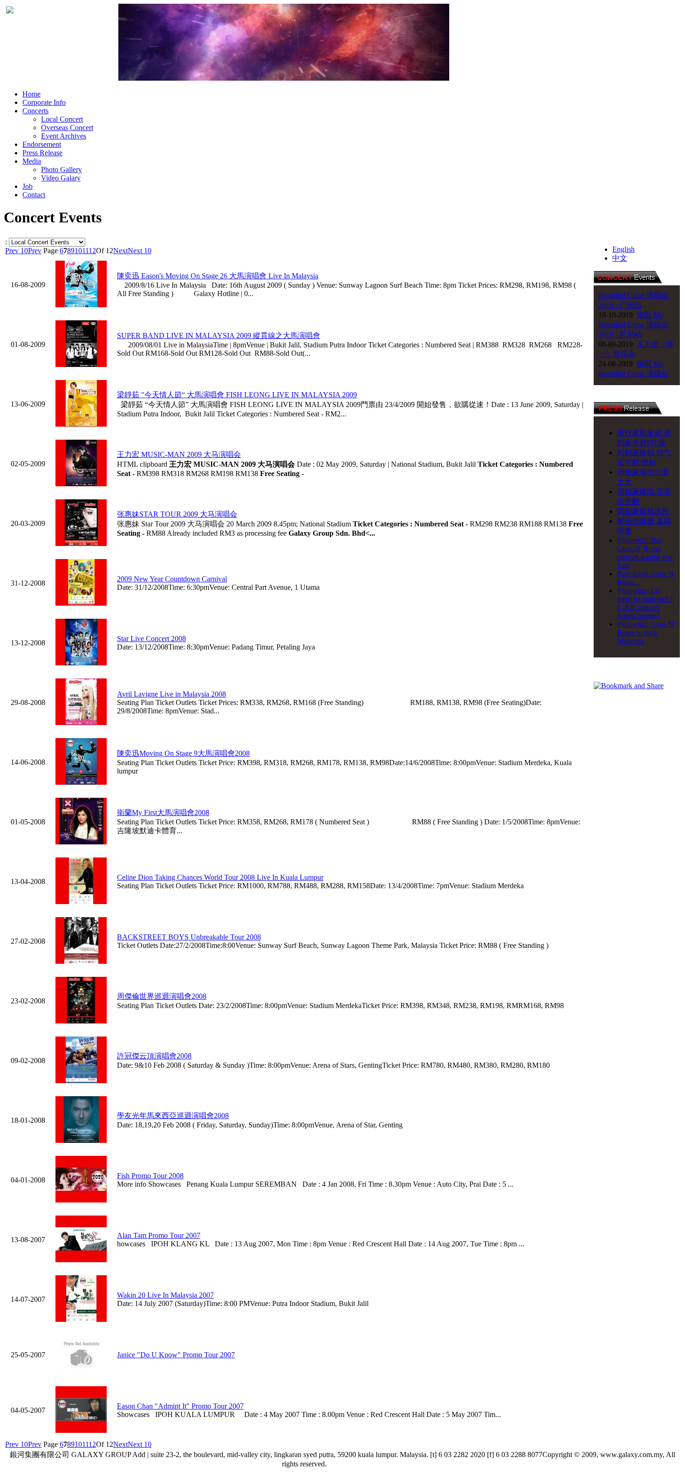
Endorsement (41, 144)
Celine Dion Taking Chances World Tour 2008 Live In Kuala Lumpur (220, 877)
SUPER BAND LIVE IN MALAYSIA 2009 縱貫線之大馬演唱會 (218, 335)
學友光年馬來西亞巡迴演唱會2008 (173, 1116)
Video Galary (61, 178)
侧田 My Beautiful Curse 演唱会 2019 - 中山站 (633, 357)
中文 (619, 258)
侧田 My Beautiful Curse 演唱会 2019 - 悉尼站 (633, 308)
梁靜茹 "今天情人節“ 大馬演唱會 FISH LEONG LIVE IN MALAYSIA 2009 (237, 395)
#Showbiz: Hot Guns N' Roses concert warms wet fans (644, 552)
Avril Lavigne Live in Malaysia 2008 (171, 694)
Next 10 (139, 251)
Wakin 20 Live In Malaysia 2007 (165, 1295)
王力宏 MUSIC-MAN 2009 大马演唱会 (179, 454)
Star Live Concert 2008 (151, 639)
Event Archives (63, 136)
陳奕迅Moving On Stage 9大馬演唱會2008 (183, 753)
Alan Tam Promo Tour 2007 (158, 1235)
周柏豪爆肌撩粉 (643, 511)
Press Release (42, 153)
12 (92, 251)
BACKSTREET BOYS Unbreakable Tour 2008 (189, 937)
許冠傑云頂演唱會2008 (154, 1056)
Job (27, 186)
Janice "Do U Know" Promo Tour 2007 (176, 1355)
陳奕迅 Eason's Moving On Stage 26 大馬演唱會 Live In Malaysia (217, 276)
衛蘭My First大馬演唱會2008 (163, 812)
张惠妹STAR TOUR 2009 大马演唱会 (177, 514)
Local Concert (62, 119)
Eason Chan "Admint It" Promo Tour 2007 (180, 1406)
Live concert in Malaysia (366, 1464)
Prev (34, 251)
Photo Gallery (61, 169)
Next (120, 251)
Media (31, 161)
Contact (33, 195)
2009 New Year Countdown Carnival (172, 579)
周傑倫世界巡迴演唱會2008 (161, 996)
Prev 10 (16, 251)
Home (31, 94)
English (623, 249)
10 (78, 251)
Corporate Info (44, 102)
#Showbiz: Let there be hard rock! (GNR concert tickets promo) (644, 603)
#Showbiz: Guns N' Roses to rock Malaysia (646, 632)
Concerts (35, 111)
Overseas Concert (67, 127)
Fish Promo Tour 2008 (150, 1176)
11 (85, 251)
